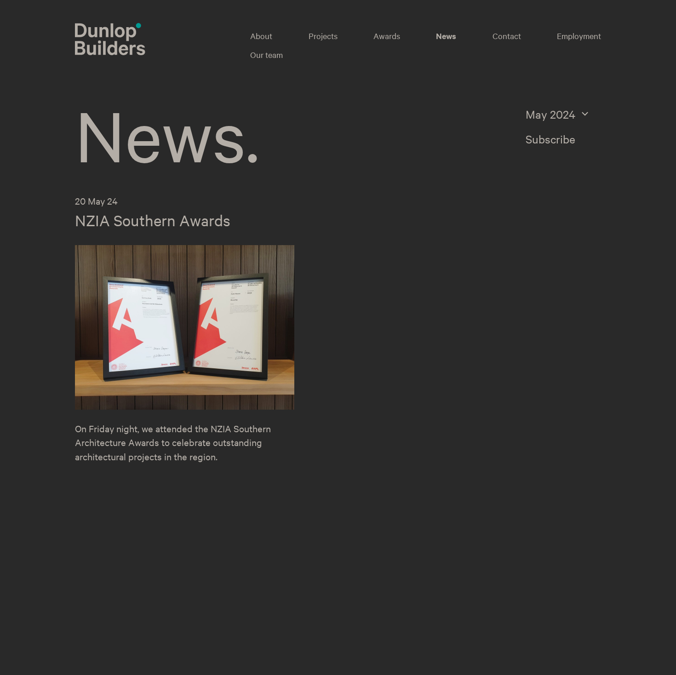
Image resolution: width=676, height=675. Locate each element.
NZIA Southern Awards (152, 220)
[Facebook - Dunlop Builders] (497, 602)
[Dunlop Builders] (110, 51)
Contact (507, 35)
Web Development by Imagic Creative (541, 664)
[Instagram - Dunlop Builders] (478, 602)
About (261, 35)
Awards (386, 35)
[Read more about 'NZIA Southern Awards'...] (184, 406)
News (446, 35)
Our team (266, 54)
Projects (323, 35)
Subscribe (550, 139)
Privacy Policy (218, 663)
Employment (579, 35)
